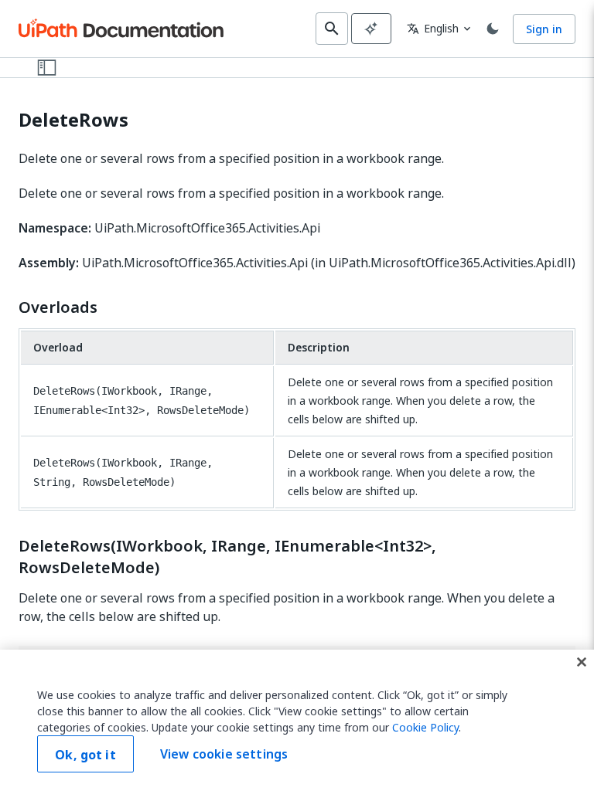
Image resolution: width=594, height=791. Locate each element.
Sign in (544, 29)
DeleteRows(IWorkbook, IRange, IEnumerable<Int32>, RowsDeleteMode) (227, 557)
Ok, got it (85, 754)
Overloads (58, 307)
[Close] (581, 662)
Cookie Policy (425, 727)
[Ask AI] (371, 28)
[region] (297, 720)
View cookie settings (224, 754)
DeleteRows (73, 120)
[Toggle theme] (493, 28)
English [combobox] (433, 28)
